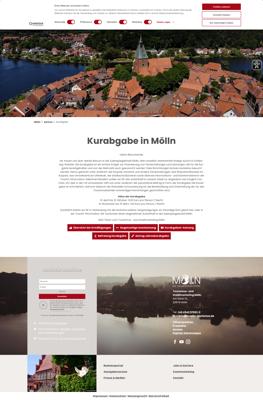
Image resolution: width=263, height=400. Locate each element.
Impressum (100, 396)
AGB (73, 307)
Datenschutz (117, 396)
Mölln (37, 121)
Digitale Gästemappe (187, 333)
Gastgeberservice (115, 371)
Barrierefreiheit (159, 396)
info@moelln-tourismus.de (196, 316)
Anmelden (62, 296)
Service (48, 121)
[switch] (98, 22)
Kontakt (178, 377)
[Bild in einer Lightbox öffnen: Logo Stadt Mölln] (186, 280)
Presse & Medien (114, 377)
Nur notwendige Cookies (221, 23)
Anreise (178, 329)
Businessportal (113, 365)
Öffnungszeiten (183, 322)
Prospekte (179, 325)
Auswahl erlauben (221, 15)
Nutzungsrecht (137, 396)
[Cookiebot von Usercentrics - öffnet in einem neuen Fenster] (36, 24)
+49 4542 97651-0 (189, 312)
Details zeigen (163, 22)
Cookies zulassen (221, 7)
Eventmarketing (183, 371)
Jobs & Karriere (183, 365)
